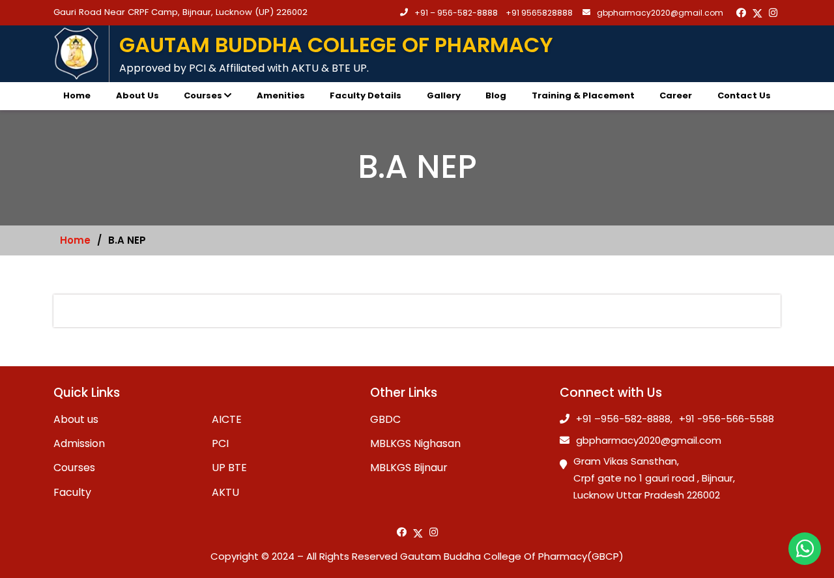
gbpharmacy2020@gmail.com (660, 13)
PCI (220, 443)
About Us (137, 95)
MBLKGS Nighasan (415, 443)
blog (495, 95)
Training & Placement (583, 95)
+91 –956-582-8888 (623, 419)
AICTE (227, 419)
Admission (79, 443)
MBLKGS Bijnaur (409, 467)
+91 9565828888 (539, 13)
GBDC (385, 419)
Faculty (72, 492)
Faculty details (365, 95)
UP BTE (229, 467)
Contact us (744, 95)
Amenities (281, 95)
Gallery (444, 95)
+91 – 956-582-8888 (456, 13)
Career (675, 95)
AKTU (225, 492)
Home (77, 95)
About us (75, 419)
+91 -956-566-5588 (726, 419)
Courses (203, 95)
